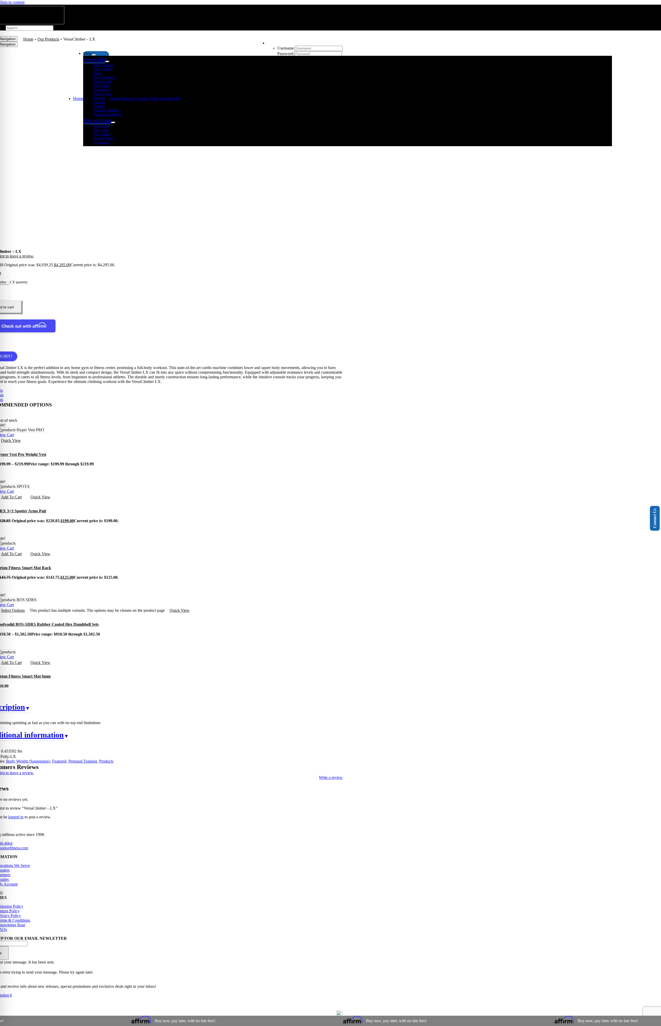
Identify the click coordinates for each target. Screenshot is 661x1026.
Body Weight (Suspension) (28, 761)
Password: (285, 53)
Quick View (40, 497)
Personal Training (82, 761)
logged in (15, 817)
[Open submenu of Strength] (107, 61)
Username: (286, 48)
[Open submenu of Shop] (94, 55)
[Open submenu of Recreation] (113, 122)
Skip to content (12, 2)
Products (106, 761)
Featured (59, 761)
